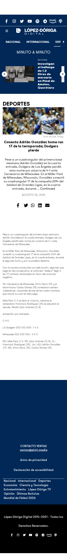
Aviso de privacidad (33, 460)
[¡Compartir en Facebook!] (18, 205)
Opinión (9, 493)
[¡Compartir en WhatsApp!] (33, 205)
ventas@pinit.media (33, 450)
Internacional (38, 42)
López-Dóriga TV (39, 489)
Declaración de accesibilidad (33, 470)
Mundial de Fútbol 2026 (20, 498)
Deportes (16, 104)
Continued (47, 188)
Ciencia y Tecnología (33, 485)
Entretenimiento (15, 489)
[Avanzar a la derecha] (64, 42)
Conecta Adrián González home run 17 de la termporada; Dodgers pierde (33, 146)
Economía (10, 485)
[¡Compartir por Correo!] (47, 205)
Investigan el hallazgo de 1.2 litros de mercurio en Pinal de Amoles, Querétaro (46, 75)
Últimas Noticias (28, 493)
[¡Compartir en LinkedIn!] (40, 205)
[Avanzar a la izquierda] (4, 74)
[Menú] (7, 31)
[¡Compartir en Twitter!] (26, 205)
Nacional (13, 42)
